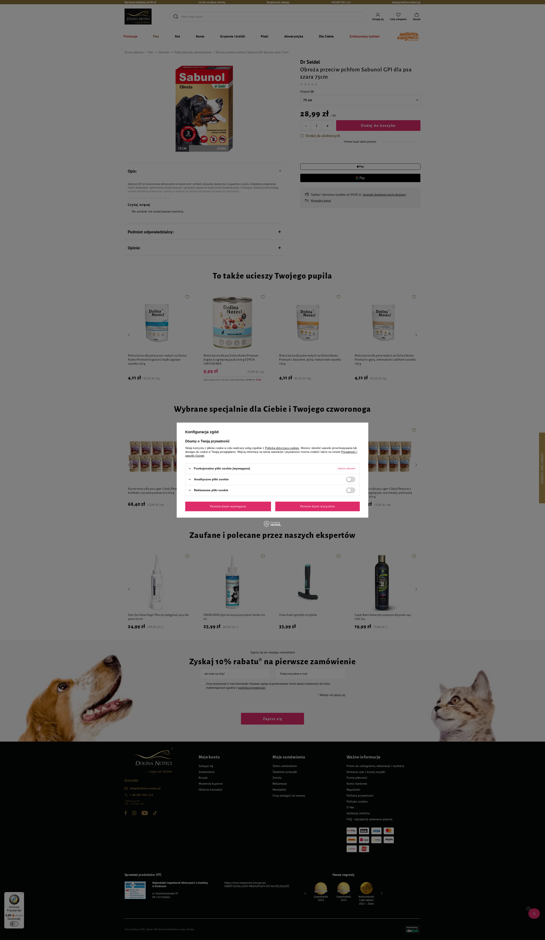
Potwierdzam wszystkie (317, 506)
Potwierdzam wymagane (228, 506)
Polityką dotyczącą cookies (282, 447)
